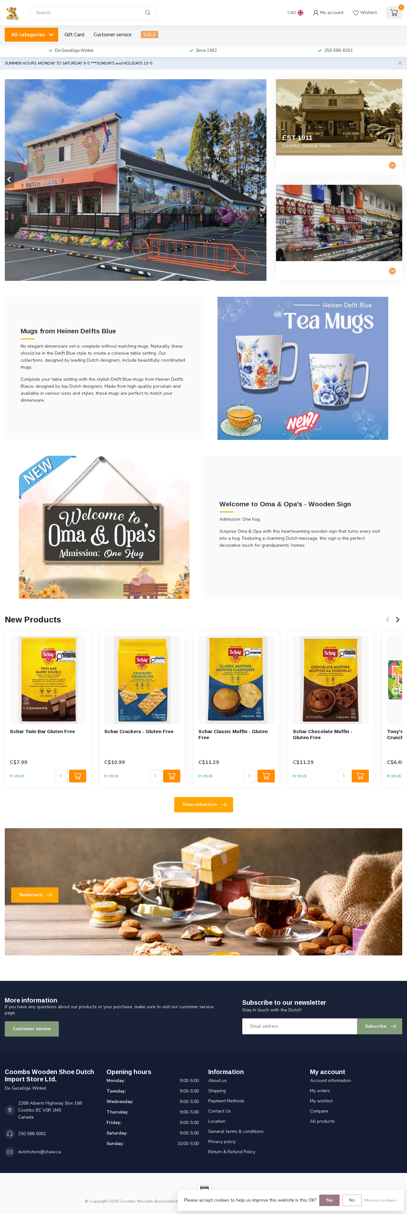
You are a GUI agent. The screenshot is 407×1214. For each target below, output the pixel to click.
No (352, 1200)
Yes (329, 1200)
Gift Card (74, 34)
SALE (149, 34)
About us (217, 1081)
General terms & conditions (236, 1131)
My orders (320, 1091)
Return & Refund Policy (231, 1152)
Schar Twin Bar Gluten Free (42, 731)
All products (322, 1121)
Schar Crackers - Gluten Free (139, 731)
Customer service (112, 34)
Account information (330, 1081)
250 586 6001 (32, 1134)
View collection (200, 804)
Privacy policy (222, 1142)
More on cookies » (380, 1200)
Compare (319, 1111)
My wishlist (321, 1101)
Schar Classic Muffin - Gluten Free (233, 734)
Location (216, 1121)
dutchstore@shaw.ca (39, 1152)
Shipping (217, 1091)
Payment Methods (226, 1101)
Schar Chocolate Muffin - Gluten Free (322, 734)
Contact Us (219, 1111)
